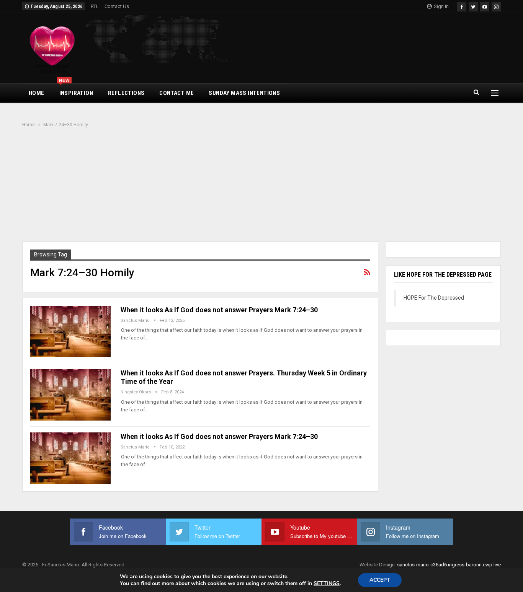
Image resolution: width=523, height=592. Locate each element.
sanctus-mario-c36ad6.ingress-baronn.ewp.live (449, 565)
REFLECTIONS (126, 93)
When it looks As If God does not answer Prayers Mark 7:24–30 (219, 310)
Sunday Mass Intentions (244, 93)
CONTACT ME (176, 93)
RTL (95, 6)
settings (327, 583)
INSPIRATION (76, 89)
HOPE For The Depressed (434, 298)
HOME (36, 93)
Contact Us (117, 6)
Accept (379, 580)
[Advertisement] (261, 185)
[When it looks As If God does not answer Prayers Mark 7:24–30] (70, 331)
